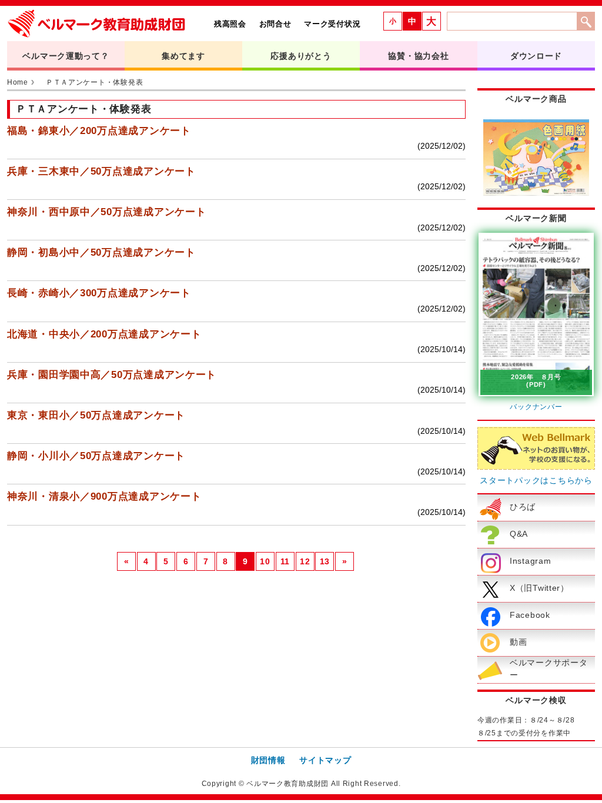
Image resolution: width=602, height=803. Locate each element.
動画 (518, 642)
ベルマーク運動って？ (65, 56)
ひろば (523, 506)
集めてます (183, 56)
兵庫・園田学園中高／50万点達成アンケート (111, 374)
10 (265, 561)
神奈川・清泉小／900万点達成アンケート (104, 496)
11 (285, 561)
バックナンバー (536, 407)
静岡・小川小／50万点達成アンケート (96, 455)
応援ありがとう (300, 56)
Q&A (519, 533)
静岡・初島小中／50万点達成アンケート (101, 252)
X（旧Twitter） (539, 588)
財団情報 (268, 760)
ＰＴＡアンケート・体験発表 (94, 82)
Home (17, 82)
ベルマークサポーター (548, 669)
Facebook (530, 615)
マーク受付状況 (332, 23)
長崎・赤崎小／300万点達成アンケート (99, 293)
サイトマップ (325, 760)
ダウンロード (536, 56)
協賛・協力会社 (418, 56)
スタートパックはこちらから (536, 480)
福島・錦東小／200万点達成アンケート (99, 130)
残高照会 (230, 23)
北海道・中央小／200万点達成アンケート (104, 334)
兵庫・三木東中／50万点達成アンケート (101, 171)
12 (305, 561)
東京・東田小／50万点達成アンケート (96, 415)
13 (325, 561)
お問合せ (275, 23)
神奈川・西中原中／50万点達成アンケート (106, 212)
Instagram (530, 561)
